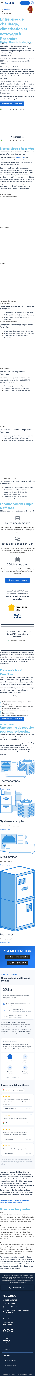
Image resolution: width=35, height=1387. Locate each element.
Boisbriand (27, 1200)
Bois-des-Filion (17, 1200)
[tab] (17, 194)
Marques (7, 1355)
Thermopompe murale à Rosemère (16, 386)
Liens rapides (9, 1360)
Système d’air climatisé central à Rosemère (19, 315)
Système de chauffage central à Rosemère (19, 333)
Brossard (12, 1203)
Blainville (8, 1200)
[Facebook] (4, 1330)
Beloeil (2, 1200)
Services (7, 1350)
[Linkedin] (12, 1330)
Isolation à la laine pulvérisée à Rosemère (18, 440)
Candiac (19, 1203)
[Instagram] (8, 1330)
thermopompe (20, 158)
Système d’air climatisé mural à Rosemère (18, 313)
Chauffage (4, 42)
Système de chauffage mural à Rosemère (18, 331)
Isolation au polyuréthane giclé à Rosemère (19, 436)
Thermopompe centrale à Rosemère (16, 388)
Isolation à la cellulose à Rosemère (16, 438)
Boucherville (4, 1203)
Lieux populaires (10, 1366)
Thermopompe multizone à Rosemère (17, 390)
